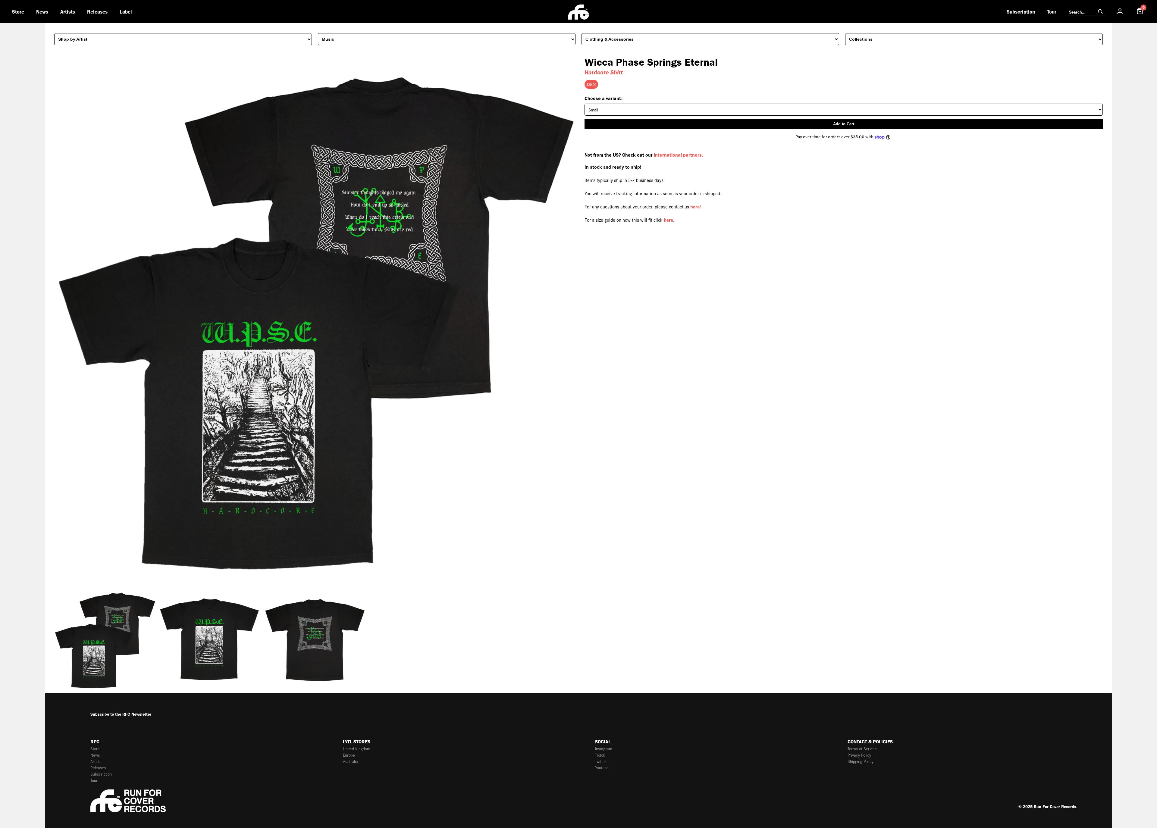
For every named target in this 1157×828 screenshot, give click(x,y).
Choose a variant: (603, 98)
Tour (1051, 12)
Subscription (1021, 12)
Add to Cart (843, 124)
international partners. (678, 155)
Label (126, 12)
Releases (97, 12)
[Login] (1120, 11)
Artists (67, 12)
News (42, 12)
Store (18, 12)
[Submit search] (1100, 11)
